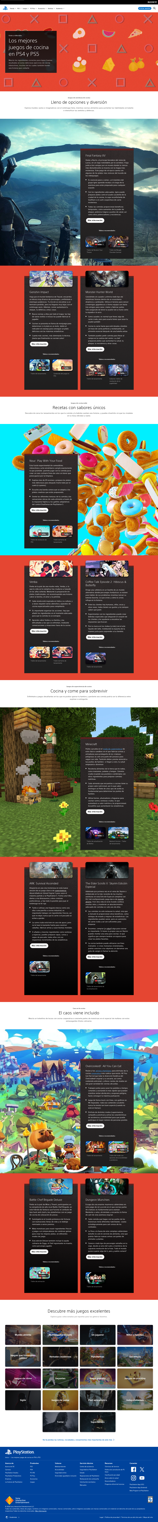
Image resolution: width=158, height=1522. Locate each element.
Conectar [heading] (133, 1463)
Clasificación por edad (112, 1475)
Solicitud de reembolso (87, 1482)
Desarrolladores (110, 1481)
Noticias (50, 8)
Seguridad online (60, 1473)
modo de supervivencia (112, 749)
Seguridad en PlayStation (88, 1470)
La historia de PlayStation (13, 1482)
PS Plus (32, 8)
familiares (107, 1071)
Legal (101, 1517)
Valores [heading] (58, 1463)
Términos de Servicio (112, 1466)
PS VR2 (32, 1473)
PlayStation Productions (13, 1476)
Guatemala (13, 1517)
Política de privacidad (112, 1517)
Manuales (83, 1485)
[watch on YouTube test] (99, 244)
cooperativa (96, 1073)
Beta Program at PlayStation (139, 1491)
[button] (95, 220)
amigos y (99, 1071)
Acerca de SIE (9, 1466)
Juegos (25, 8)
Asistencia (59, 8)
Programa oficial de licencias (114, 1484)
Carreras (8, 1470)
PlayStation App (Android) (138, 1487)
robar (109, 928)
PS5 (18, 8)
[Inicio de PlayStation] (5, 8)
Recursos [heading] (108, 1463)
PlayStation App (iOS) (137, 1484)
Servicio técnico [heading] (86, 1463)
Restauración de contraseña (89, 1479)
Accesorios (41, 8)
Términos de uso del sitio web (131, 1517)
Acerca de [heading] (9, 1463)
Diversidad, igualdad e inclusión (65, 1476)
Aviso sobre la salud (111, 1478)
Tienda (12, 8)
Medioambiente (60, 1466)
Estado (82, 1473)
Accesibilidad (59, 1470)
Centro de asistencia (87, 1466)
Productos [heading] (34, 1463)
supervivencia (60, 890)
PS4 (31, 1470)
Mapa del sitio (148, 1517)
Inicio (7, 1457)
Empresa (8, 1479)
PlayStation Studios (11, 1473)
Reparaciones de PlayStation (89, 1476)
